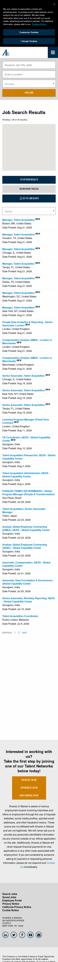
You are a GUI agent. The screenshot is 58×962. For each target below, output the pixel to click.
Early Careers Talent (29, 796)
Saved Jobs (9, 897)
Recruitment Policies (29, 189)
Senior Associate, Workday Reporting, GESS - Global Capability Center (28, 599)
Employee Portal (12, 900)
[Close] (54, 4)
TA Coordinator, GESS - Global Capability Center (26, 439)
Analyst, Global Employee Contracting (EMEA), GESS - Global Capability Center (26, 528)
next (24, 632)
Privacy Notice (10, 903)
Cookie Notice (10, 910)
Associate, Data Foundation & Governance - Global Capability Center (28, 582)
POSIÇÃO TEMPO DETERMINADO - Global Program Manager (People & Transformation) (28, 492)
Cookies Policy (39, 24)
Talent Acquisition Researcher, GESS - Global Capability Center (28, 456)
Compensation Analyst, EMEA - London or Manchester (27, 341)
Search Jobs (9, 894)
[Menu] (53, 53)
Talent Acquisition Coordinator (20, 616)
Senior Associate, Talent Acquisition (23, 375)
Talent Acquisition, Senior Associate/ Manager (23, 510)
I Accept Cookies (29, 41)
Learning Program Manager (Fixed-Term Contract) (25, 421)
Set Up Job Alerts (30, 199)
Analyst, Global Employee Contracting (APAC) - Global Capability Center (24, 546)
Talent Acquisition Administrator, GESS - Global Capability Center (26, 474)
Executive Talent (29, 780)
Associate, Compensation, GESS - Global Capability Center (26, 564)
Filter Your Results (29, 180)
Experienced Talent (29, 788)
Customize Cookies (28, 32)
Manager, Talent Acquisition (18, 220)
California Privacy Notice (16, 907)
